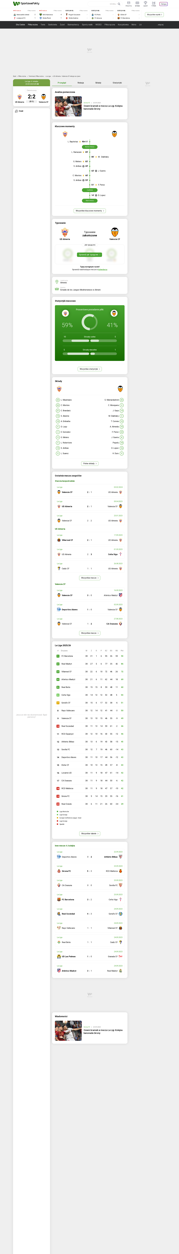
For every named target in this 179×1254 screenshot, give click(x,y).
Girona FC (87, 103)
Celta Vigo (65, 695)
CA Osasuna (66, 780)
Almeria (63, 282)
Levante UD (66, 773)
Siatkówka (52, 24)
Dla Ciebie (20, 24)
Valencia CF (66, 718)
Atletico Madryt (68, 679)
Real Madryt (66, 664)
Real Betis (65, 687)
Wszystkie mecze (89, 578)
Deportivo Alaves (68, 757)
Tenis (43, 24)
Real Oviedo (66, 804)
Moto (134, 24)
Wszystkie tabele (89, 833)
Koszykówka (123, 24)
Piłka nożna (33, 24)
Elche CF (65, 765)
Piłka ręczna (109, 24)
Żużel (62, 24)
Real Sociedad (67, 726)
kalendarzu (102, 270)
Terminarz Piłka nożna (36, 76)
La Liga (48, 76)
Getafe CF (65, 703)
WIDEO (98, 24)
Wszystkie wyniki (153, 15)
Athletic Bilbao (67, 742)
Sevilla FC (65, 749)
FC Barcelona (67, 656)
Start (14, 76)
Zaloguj (163, 4)
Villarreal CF (66, 671)
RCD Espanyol (67, 734)
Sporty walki (87, 24)
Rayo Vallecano (68, 710)
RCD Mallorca (67, 788)
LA (140, 24)
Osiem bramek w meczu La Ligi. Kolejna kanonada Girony (103, 107)
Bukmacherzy (73, 24)
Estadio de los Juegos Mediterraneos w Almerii (80, 290)
